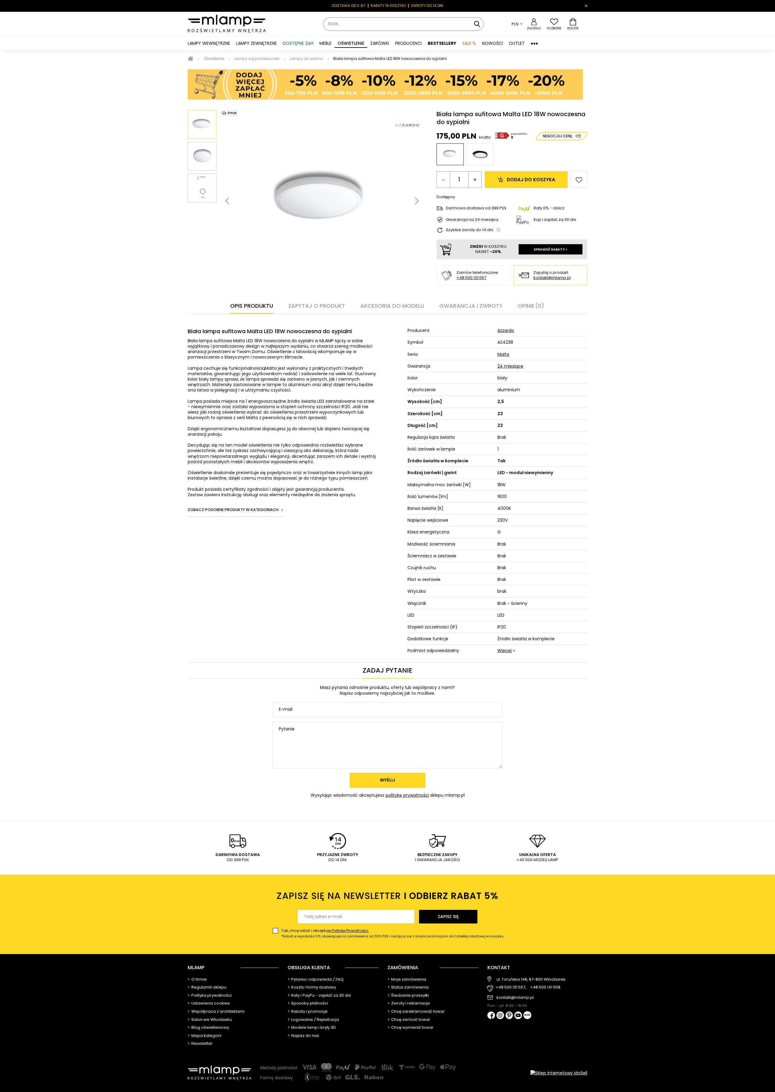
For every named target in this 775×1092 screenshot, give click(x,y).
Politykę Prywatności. (350, 930)
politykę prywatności (407, 795)
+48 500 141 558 (545, 987)
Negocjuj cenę (557, 136)
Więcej (504, 650)
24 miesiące (510, 366)
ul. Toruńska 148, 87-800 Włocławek (531, 979)
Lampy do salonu (306, 58)
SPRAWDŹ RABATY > (550, 249)
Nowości (492, 43)
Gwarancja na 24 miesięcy (472, 219)
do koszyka (531, 179)
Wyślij (387, 780)
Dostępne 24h (298, 43)
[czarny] (480, 154)
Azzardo (505, 330)
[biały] (450, 154)
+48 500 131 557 (471, 277)
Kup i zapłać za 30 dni (555, 219)
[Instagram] (500, 1016)
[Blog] (527, 1015)
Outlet (517, 43)
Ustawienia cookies (210, 1003)
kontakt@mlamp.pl (552, 277)
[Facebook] (491, 1016)
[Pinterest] (509, 1016)
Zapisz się (448, 916)
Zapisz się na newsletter (387, 896)
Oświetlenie (214, 58)
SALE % (469, 43)
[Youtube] (518, 1016)
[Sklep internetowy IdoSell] (558, 1073)
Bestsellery (442, 43)
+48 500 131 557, (511, 987)
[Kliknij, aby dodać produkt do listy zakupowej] (579, 179)
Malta (503, 354)
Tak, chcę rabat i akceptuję (392, 933)
